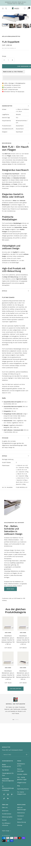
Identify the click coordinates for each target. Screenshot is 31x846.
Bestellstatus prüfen (21, 765)
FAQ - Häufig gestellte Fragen (22, 778)
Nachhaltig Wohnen (23, 789)
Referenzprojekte (7, 817)
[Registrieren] (26, 754)
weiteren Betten (7, 164)
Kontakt (4, 820)
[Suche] (6, 8)
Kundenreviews (6, 813)
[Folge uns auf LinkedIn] (8, 798)
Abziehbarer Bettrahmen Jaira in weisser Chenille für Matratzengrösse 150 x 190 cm (8, 640)
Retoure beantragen (20, 770)
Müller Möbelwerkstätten (11, 36)
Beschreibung (6, 143)
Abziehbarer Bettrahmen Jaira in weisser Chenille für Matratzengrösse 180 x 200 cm (8, 675)
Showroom (21, 91)
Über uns (4, 807)
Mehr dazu (21, 3)
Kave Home (8, 632)
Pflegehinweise (21, 782)
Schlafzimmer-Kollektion (9, 260)
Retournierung (21, 822)
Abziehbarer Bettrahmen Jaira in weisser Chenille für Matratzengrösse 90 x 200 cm (23, 675)
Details (4, 290)
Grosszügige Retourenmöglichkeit (8, 780)
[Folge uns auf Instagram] (8, 794)
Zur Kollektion (15, 688)
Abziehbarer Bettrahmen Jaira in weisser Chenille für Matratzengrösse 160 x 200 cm (23, 640)
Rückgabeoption (20, 83)
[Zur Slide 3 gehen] (16, 719)
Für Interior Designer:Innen (21, 793)
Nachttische (24, 209)
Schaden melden (22, 774)
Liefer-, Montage (9, 83)
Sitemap (19, 825)
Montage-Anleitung (7, 459)
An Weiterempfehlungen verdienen (8, 788)
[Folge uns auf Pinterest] (12, 794)
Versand (19, 819)
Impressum (20, 816)
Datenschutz (21, 812)
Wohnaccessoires (7, 238)
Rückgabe (5, 438)
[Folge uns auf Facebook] (4, 794)
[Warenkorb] (28, 8)
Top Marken (5, 770)
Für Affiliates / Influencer (6, 824)
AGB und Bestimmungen (21, 808)
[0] (24, 8)
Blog (18, 785)
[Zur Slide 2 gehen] (14, 719)
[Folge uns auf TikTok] (4, 798)
